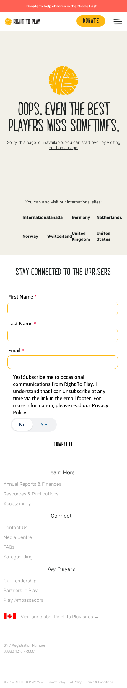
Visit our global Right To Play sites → (60, 616)
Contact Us (15, 527)
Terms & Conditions (99, 682)
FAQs (9, 547)
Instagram (31, 634)
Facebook (7, 634)
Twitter (19, 634)
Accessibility (17, 503)
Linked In (44, 634)
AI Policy (76, 682)
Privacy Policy (56, 682)
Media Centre (18, 537)
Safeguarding (18, 557)
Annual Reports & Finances (32, 484)
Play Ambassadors (23, 600)
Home (22, 21)
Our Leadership (20, 580)
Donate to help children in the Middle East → (63, 6)
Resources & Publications (31, 494)
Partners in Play (21, 590)
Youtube (56, 634)
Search (69, 21)
